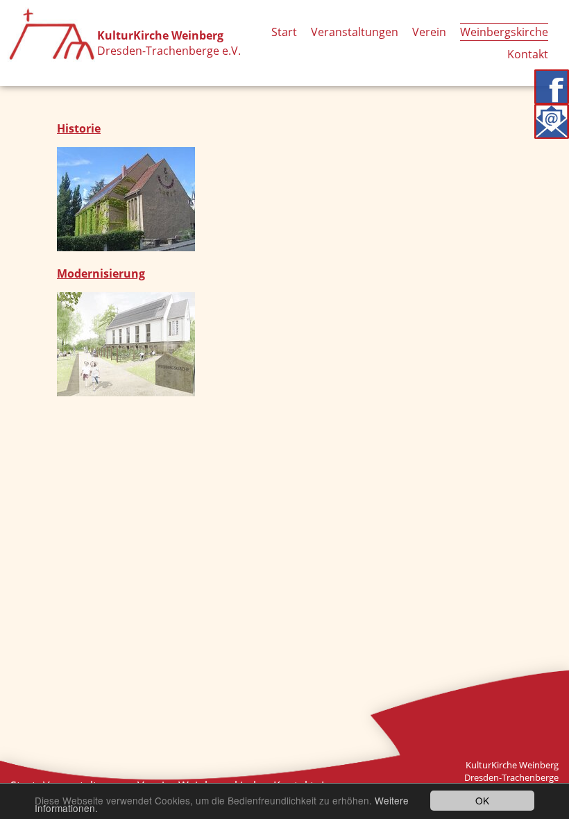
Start (284, 32)
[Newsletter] (551, 121)
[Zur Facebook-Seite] (551, 86)
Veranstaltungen (354, 32)
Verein (429, 32)
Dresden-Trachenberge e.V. (169, 50)
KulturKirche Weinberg (160, 35)
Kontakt (527, 54)
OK (482, 800)
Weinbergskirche (504, 32)
